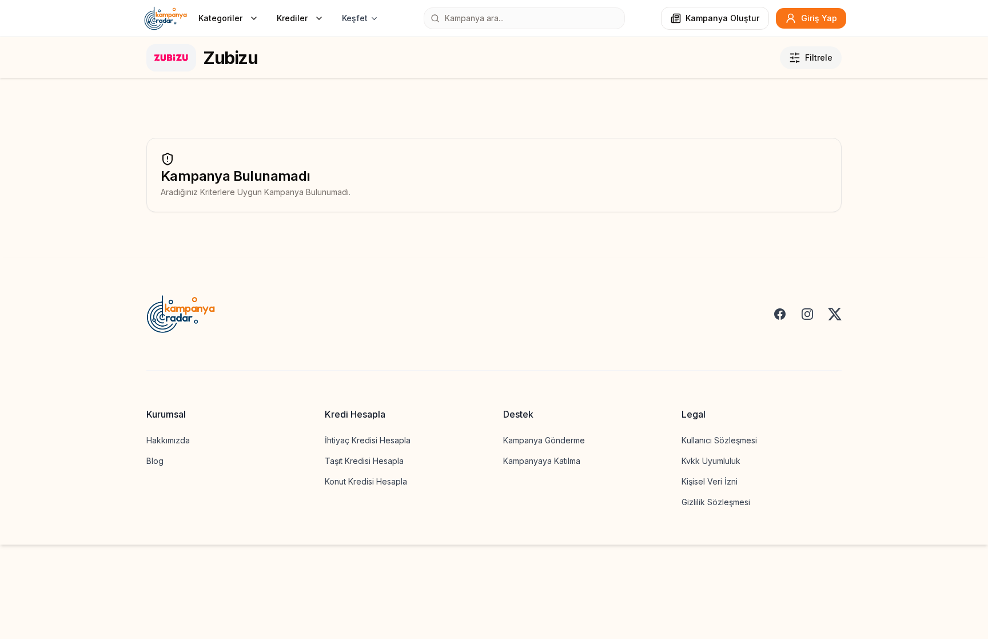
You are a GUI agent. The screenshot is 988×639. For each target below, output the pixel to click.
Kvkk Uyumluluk (711, 461)
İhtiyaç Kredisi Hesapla (368, 440)
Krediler (292, 18)
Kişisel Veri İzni (710, 481)
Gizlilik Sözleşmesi (716, 502)
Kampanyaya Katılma (541, 461)
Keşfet (355, 18)
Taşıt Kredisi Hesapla (364, 461)
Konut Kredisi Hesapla (366, 481)
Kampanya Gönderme (544, 440)
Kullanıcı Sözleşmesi (719, 440)
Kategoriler (220, 18)
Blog (155, 461)
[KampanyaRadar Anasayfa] (165, 18)
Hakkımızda (168, 440)
